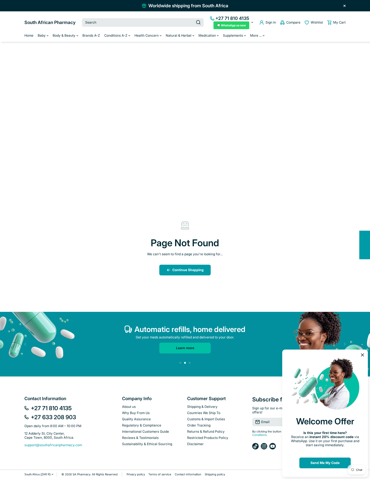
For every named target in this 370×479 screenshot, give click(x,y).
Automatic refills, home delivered (189, 329)
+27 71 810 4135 (232, 18)
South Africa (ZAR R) (37, 474)
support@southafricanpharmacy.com (53, 445)
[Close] (344, 6)
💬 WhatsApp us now (231, 25)
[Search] (198, 22)
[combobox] (143, 22)
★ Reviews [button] (368, 245)
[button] (336, 22)
